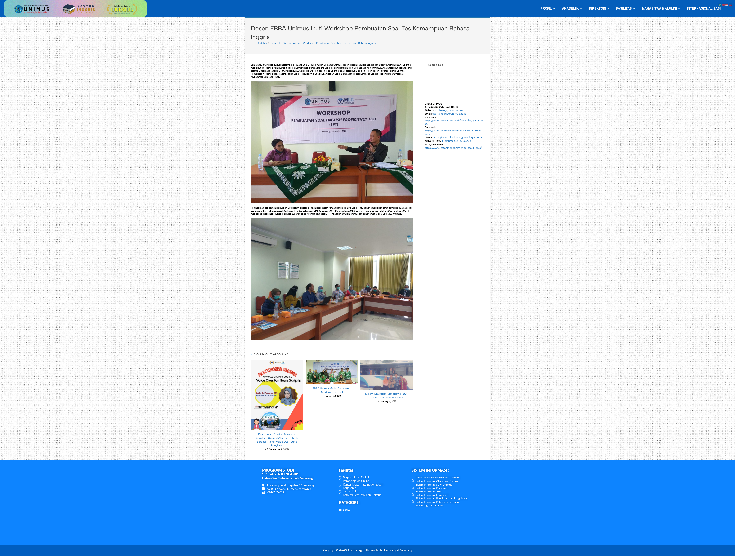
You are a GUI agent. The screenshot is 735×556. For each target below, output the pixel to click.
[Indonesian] (727, 4)
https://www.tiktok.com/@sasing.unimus (458, 137)
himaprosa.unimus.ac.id (456, 141)
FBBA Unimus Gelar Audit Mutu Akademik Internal (332, 390)
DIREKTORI (597, 8)
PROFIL (546, 8)
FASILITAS (624, 8)
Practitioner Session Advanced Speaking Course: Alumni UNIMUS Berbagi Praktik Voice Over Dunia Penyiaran (277, 440)
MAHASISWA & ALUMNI (659, 8)
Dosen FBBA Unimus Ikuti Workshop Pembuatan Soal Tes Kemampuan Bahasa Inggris (323, 43)
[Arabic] (720, 4)
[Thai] (730, 4)
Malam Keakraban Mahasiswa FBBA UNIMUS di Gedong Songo (386, 395)
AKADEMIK (570, 8)
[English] (723, 4)
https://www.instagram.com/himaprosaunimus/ (453, 147)
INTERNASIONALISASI (704, 8)
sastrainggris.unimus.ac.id (451, 110)
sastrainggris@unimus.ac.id (449, 113)
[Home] (252, 43)
